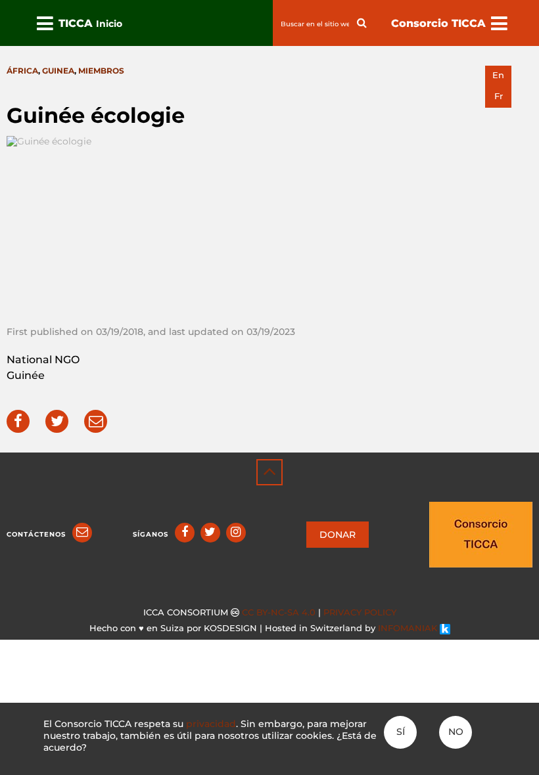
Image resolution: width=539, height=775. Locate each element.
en (498, 75)
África (22, 71)
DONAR (337, 535)
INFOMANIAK (409, 628)
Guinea (58, 71)
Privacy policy (359, 612)
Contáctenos (36, 534)
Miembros (101, 71)
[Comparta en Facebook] (18, 421)
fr (498, 96)
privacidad (211, 724)
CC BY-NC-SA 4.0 (279, 612)
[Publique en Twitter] (56, 421)
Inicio (109, 24)
